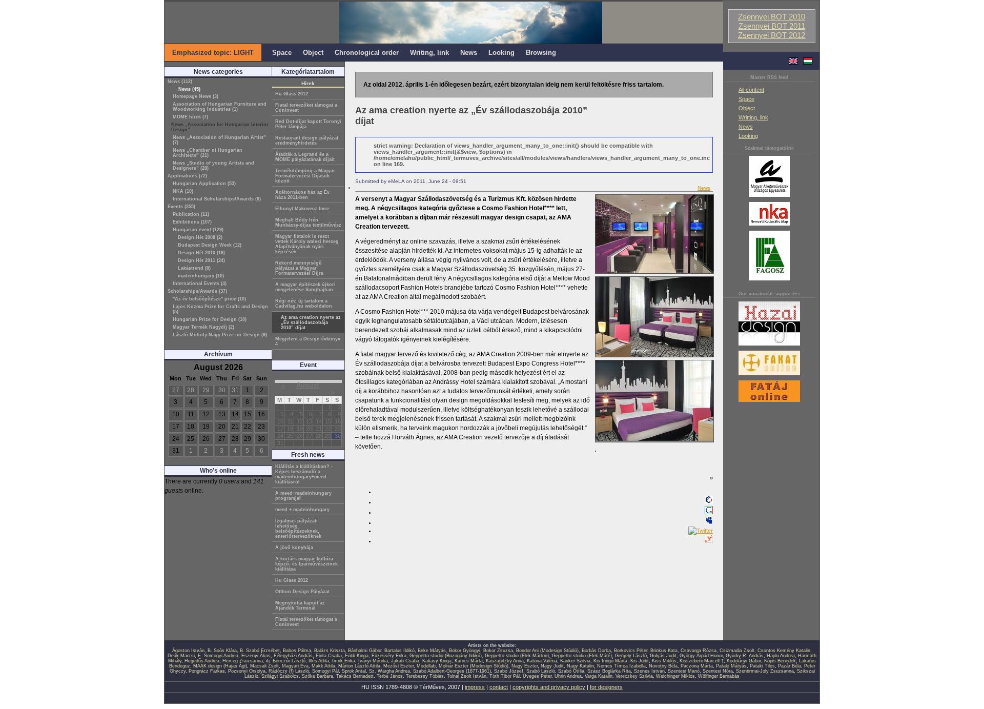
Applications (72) (187, 175)
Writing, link (429, 52)
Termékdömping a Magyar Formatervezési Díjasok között (305, 176)
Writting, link (753, 117)
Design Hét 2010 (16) (201, 252)
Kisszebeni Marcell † (702, 660)
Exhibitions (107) (192, 222)
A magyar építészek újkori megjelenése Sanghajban (305, 287)
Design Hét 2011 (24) (201, 260)
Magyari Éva (295, 666)
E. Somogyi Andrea (218, 655)
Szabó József (508, 671)
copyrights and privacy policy (548, 687)
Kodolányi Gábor (744, 660)
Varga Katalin (598, 676)
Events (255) (181, 206)
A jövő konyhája (294, 547)
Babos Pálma (297, 650)
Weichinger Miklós (675, 676)
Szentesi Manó (684, 671)
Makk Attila (323, 666)
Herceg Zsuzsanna (242, 660)
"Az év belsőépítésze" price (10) (209, 298)
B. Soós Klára (222, 650)
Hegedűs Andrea (201, 660)
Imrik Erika (343, 660)
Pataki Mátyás (731, 666)
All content (751, 90)
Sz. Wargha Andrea (389, 671)
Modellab (426, 666)
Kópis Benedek (780, 660)
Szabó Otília (571, 671)
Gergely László (631, 655)
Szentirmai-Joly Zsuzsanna (765, 671)
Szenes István (649, 671)
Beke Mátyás (432, 650)
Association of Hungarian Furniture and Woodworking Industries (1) (219, 107)
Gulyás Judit (663, 655)
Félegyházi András (293, 655)
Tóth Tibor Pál (504, 676)
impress (475, 687)
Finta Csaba (329, 655)
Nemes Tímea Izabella (621, 666)
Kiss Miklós (664, 660)
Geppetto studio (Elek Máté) (582, 655)
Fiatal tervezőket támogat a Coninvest (306, 108)
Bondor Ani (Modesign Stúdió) (547, 650)
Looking (748, 136)
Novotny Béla (663, 666)
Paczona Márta (697, 666)
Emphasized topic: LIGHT (213, 52)
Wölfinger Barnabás (719, 676)
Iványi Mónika (373, 660)
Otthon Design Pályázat (302, 591)
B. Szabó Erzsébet (260, 650)
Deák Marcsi (181, 655)
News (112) (180, 81)
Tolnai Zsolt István (466, 676)
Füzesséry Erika (389, 655)
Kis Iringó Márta (610, 660)
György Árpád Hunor (701, 655)
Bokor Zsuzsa (498, 650)
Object (747, 108)
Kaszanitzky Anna (505, 660)
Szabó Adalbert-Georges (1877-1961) (452, 671)
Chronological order (367, 52)
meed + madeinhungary (302, 509)
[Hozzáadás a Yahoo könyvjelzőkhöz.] (709, 541)
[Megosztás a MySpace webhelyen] (709, 522)
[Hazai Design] (769, 346)
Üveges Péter (537, 676)
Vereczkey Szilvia (634, 676)
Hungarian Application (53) (204, 183)
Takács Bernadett (355, 676)
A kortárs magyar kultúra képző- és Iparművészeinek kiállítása (306, 564)
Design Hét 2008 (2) (200, 237)
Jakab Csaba (405, 660)
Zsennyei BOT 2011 (772, 26)
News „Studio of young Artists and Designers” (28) (213, 165)
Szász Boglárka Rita (609, 671)
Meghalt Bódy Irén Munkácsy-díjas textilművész (308, 222)
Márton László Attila (359, 666)
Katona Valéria (542, 660)
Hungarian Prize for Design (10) (210, 319)
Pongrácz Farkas (207, 671)
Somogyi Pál (325, 671)
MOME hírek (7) (190, 116)
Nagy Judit (552, 666)
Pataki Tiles (762, 666)
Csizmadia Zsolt (737, 650)
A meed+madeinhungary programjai (303, 496)
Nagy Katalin (580, 666)
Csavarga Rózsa (698, 650)
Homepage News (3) (195, 96)
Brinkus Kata (664, 650)
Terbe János (390, 676)
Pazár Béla (789, 666)
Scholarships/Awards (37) (197, 291)
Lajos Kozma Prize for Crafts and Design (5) (220, 309)
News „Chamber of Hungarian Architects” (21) (207, 153)
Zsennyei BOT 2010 (771, 17)
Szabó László (540, 671)
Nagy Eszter (524, 666)
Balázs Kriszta (329, 650)
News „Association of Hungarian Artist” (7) (219, 140)
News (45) (189, 89)
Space (746, 99)
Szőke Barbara (317, 676)
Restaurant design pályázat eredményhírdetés (306, 140)
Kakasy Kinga (437, 660)
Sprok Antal (354, 671)
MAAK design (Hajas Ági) (220, 666)
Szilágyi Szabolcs (280, 676)
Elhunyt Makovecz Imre (302, 208)
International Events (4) (200, 283)
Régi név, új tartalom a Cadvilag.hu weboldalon (303, 303)
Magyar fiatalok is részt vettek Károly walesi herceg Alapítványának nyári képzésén (307, 244)
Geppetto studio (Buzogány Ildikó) (445, 655)
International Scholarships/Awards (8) (217, 198)
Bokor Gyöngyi (464, 650)
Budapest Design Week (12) (209, 245)
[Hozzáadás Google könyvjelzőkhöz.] (709, 512)
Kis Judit (639, 660)
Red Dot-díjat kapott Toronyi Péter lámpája (308, 124)
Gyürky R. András (745, 655)
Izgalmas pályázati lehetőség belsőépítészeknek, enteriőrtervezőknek (298, 528)
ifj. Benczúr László (285, 660)
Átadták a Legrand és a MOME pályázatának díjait (305, 157)
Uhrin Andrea (568, 676)
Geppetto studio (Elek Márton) (517, 655)
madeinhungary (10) (201, 275)
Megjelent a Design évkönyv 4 (307, 341)
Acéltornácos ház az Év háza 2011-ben (302, 195)
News (746, 127)
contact (498, 687)
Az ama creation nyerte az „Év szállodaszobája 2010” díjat (311, 322)
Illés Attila (319, 660)
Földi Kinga (356, 655)
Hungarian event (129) (198, 229)
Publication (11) (191, 214)
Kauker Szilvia (575, 660)
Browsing (541, 52)
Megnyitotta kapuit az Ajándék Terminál (300, 605)
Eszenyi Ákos (256, 655)
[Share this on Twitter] (700, 531)
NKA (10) (183, 191)
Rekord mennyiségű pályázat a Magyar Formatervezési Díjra (299, 268)
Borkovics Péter (630, 650)
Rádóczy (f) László (289, 671)
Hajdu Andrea (781, 655)
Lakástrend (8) (194, 268)
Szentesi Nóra (718, 671)
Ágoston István (188, 650)
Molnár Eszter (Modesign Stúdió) (473, 666)
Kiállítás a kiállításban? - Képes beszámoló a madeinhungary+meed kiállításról (304, 474)
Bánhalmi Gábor (364, 650)
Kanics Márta (469, 660)
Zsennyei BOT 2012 (771, 35)
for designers (606, 687)
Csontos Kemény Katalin (783, 650)
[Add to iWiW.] (709, 502)
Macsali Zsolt (264, 666)
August (307, 385)
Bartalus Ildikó (399, 650)
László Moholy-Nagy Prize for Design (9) (220, 334)
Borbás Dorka (596, 650)
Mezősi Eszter (398, 666)
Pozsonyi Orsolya (246, 671)
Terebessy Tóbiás (425, 676)
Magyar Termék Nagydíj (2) (203, 327)
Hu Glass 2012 (291, 93)
